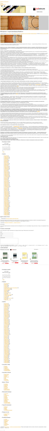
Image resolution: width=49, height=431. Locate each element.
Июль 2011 (6, 188)
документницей (38, 84)
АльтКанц (6, 423)
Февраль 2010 (6, 349)
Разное (7, 33)
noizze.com (6, 385)
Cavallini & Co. (6, 395)
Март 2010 (6, 201)
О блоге (1, 3)
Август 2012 (6, 177)
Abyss (1, 119)
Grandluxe (5, 398)
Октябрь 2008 (6, 214)
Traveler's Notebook (7, 370)
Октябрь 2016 (6, 158)
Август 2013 (6, 169)
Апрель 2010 (6, 200)
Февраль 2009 (6, 212)
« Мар (3, 279)
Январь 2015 (6, 164)
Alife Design (6, 393)
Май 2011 (5, 337)
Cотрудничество (3, 4)
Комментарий (2, 237)
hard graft (5, 407)
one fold (38, 111)
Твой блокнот (6, 380)
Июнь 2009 (6, 208)
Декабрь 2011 (6, 331)
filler (30, 84)
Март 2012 (6, 181)
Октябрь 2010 (6, 195)
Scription (5, 414)
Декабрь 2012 (6, 173)
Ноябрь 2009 (6, 204)
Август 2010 (6, 196)
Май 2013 (5, 170)
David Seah (6, 384)
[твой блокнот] (24, 0)
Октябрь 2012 (6, 175)
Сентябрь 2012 (6, 176)
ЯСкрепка (6, 415)
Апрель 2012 (6, 180)
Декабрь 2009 (6, 203)
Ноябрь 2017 (6, 156)
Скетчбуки (6, 296)
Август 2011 (6, 187)
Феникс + (5, 425)
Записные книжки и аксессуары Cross (12, 218)
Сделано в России (7, 295)
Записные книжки (7, 289)
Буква (5, 377)
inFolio (5, 422)
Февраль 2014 (6, 313)
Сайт (1, 235)
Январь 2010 (6, 202)
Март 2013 (6, 171)
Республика (6, 379)
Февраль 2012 (6, 182)
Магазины (6, 290)
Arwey (5, 394)
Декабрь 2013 (6, 167)
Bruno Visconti (6, 374)
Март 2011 (6, 190)
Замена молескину (7, 288)
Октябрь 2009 (6, 205)
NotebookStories (6, 413)
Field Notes (6, 367)
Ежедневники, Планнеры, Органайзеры (10, 287)
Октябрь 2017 (6, 157)
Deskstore (5, 366)
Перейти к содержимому (4, 1)
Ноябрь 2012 (6, 174)
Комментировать (33, 33)
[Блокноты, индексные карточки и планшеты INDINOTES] (13, 12)
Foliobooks (6, 421)
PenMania (5, 386)
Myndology (6, 401)
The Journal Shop (7, 369)
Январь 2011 (6, 192)
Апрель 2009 (6, 210)
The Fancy (5, 388)
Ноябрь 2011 (6, 184)
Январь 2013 (6, 172)
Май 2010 (5, 199)
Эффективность (6, 299)
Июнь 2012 (6, 178)
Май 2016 (5, 159)
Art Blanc (5, 419)
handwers (15, 33)
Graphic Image (6, 368)
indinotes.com (6, 375)
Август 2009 (6, 207)
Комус (5, 378)
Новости (5, 291)
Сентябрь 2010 (6, 343)
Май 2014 (5, 165)
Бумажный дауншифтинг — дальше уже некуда (12, 222)
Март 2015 (6, 162)
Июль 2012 (6, 325)
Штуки (10, 33)
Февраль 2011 (6, 191)
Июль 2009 (6, 355)
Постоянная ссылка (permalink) (25, 33)
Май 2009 (5, 209)
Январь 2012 (6, 183)
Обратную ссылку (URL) (44, 33)
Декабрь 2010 (6, 193)
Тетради (5, 297)
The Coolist (6, 387)
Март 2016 (6, 308)
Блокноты (5, 285)
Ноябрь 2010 (6, 194)
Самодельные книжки (7, 294)
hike (17, 86)
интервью (18, 33)
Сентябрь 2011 (6, 186)
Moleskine (5, 400)
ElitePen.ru (6, 406)
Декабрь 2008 (6, 213)
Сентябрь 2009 (6, 206)
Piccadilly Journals (7, 402)
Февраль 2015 (6, 163)
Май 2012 (5, 179)
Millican (5, 408)
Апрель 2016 (6, 307)
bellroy (17, 93)
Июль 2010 (6, 197)
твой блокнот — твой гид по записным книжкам (13, 426)
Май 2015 (5, 161)
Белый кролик (6, 376)
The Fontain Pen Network (8, 410)
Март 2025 (6, 155)
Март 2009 (6, 211)
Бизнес (5, 284)
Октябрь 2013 (6, 168)
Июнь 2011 (6, 189)
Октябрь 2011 (6, 185)
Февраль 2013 (6, 319)
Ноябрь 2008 (6, 361)
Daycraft (5, 396)
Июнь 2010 (6, 198)
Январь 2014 (6, 166)
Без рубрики (6, 283)
